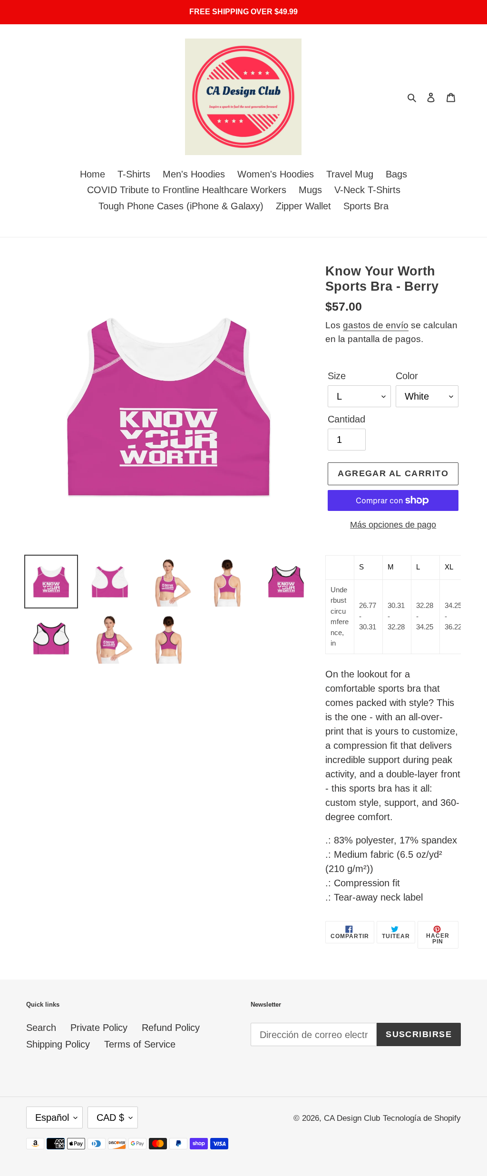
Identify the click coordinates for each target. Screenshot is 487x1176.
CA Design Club (352, 1118)
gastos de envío (376, 325)
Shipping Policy (58, 1044)
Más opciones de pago (393, 524)
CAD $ (110, 1117)
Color (407, 376)
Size (337, 376)
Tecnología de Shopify (422, 1118)
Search (41, 1027)
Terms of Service (139, 1044)
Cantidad (346, 419)
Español (52, 1117)
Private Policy (98, 1027)
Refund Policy (171, 1027)
